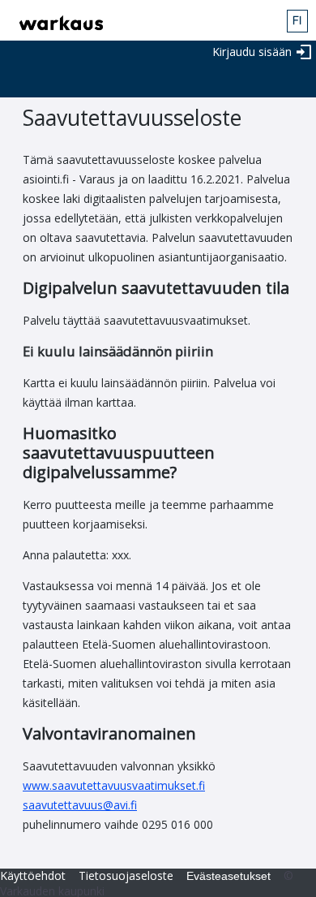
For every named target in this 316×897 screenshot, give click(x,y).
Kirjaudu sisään (252, 51)
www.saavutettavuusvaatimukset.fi (114, 785)
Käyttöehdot (33, 875)
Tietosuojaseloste (126, 875)
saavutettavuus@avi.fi (80, 805)
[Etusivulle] (56, 23)
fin (297, 21)
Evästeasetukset (228, 875)
